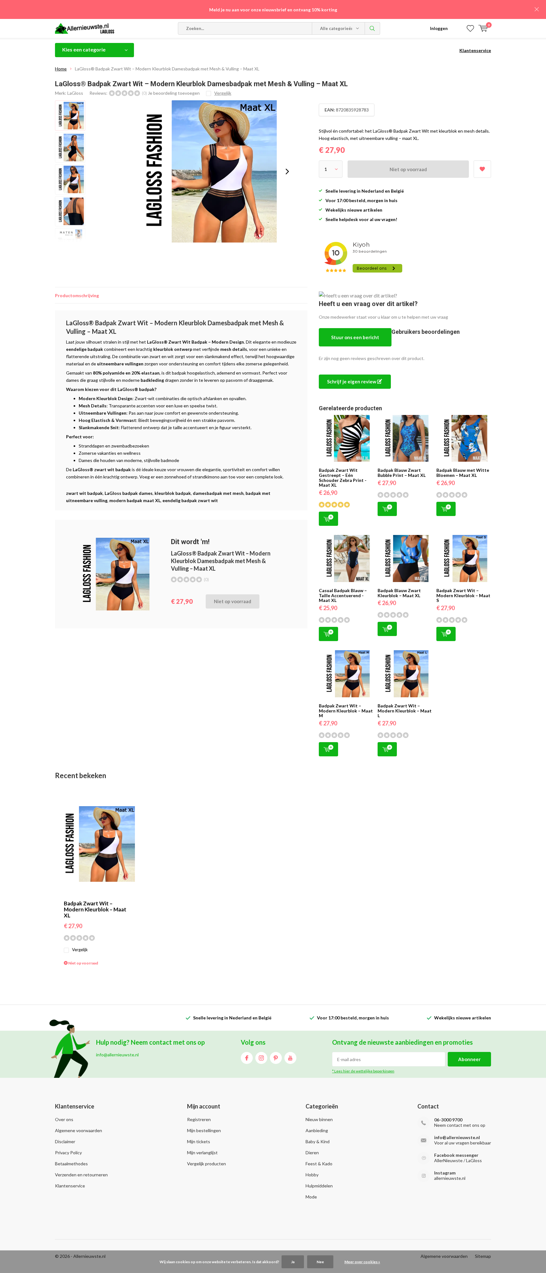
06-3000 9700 (448, 1119)
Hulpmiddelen (319, 1185)
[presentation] (287, 171)
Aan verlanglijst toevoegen (482, 169)
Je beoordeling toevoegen (174, 93)
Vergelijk (80, 949)
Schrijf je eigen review (352, 381)
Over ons (64, 1119)
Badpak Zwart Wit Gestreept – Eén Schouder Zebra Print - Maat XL (343, 477)
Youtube (290, 1058)
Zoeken (372, 28)
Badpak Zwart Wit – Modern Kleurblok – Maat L (405, 710)
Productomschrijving (77, 295)
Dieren (312, 1152)
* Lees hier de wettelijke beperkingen (363, 1071)
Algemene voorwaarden (78, 1130)
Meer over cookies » (362, 1261)
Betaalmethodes (71, 1163)
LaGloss (75, 93)
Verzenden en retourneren (81, 1174)
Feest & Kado (319, 1163)
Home (61, 68)
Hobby (312, 1174)
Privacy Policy (68, 1152)
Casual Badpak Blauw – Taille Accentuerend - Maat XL (343, 595)
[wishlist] (470, 28)
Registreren (199, 1119)
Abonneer (469, 1059)
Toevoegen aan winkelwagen (328, 519)
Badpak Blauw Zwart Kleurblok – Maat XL (399, 593)
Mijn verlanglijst (202, 1152)
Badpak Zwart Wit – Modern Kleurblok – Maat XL (95, 909)
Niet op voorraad (408, 169)
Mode (311, 1196)
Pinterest (276, 1058)
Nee (320, 1261)
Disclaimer (65, 1141)
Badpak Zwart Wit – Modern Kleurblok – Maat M (346, 710)
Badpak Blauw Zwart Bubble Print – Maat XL (402, 472)
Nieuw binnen (319, 1119)
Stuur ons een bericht (355, 337)
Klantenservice (475, 50)
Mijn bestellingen (204, 1130)
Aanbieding (317, 1130)
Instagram (261, 1058)
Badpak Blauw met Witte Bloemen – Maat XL (462, 472)
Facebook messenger (456, 1155)
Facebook (247, 1058)
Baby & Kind (318, 1141)
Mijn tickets (198, 1141)
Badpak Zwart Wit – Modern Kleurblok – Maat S (463, 595)
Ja (292, 1261)
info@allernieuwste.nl (457, 1137)
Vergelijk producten (206, 1163)
